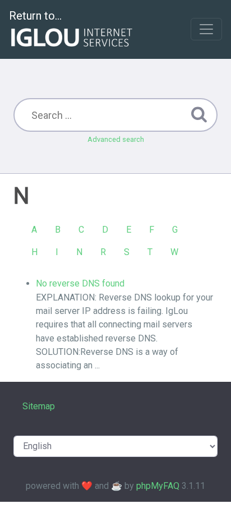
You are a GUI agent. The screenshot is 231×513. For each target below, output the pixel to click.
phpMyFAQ (157, 485)
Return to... (35, 15)
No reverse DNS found (80, 283)
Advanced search (115, 139)
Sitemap (38, 406)
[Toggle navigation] (206, 29)
